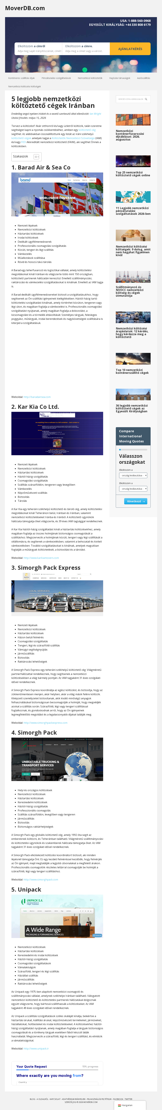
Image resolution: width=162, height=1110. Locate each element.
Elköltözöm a (126, 469)
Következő (134, 501)
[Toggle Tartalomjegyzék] (34, 156)
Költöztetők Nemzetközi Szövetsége (73, 138)
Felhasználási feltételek (99, 1099)
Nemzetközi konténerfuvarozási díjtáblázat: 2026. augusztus (130, 135)
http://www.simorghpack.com (41, 879)
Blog (32, 1099)
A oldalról (42, 1099)
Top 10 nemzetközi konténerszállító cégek (132, 371)
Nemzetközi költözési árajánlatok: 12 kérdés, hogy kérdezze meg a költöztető (132, 332)
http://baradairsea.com (37, 397)
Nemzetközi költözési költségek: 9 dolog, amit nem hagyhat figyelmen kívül (133, 251)
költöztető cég (87, 130)
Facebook (118, 1099)
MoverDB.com (25, 8)
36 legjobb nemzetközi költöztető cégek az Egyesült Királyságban (132, 408)
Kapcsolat (55, 1099)
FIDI (23, 142)
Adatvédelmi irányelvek (73, 1099)
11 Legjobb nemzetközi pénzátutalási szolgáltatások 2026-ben (133, 211)
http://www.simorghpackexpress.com (45, 722)
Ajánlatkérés (130, 49)
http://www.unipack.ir (36, 1048)
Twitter (128, 1099)
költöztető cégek (21, 138)
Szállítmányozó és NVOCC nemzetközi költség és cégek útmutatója (129, 291)
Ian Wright (95, 113)
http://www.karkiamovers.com (41, 558)
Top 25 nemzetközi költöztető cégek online (133, 173)
